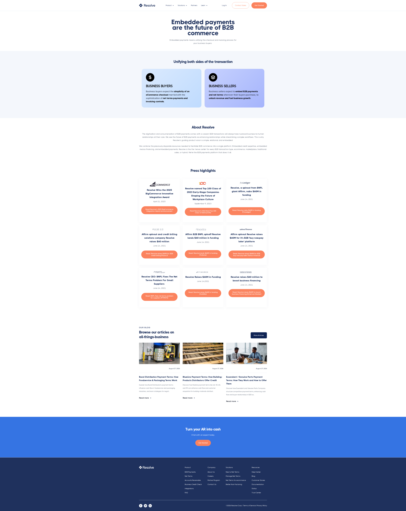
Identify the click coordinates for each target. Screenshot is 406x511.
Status (254, 488)
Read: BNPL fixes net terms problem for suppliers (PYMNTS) (159, 297)
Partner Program (214, 480)
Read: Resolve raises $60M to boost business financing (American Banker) (246, 293)
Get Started (259, 5)
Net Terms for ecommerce (236, 480)
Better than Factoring (234, 484)
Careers (210, 476)
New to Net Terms (232, 472)
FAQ (186, 493)
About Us (211, 472)
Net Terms (188, 476)
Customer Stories (258, 480)
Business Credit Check (193, 484)
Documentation (258, 484)
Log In (224, 5)
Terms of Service (249, 506)
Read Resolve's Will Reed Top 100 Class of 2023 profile (203, 212)
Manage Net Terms (233, 476)
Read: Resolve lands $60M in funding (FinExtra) (203, 254)
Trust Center (256, 493)
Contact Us (212, 484)
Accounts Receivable (193, 480)
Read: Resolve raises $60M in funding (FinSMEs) (203, 293)
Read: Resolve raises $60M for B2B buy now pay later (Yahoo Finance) (246, 254)
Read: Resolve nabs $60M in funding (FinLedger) (246, 211)
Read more (144, 398)
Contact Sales (240, 5)
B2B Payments (190, 472)
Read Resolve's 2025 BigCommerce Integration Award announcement (159, 210)
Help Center (256, 472)
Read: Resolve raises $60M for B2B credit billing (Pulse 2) (159, 254)
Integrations (189, 488)
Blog (253, 476)
